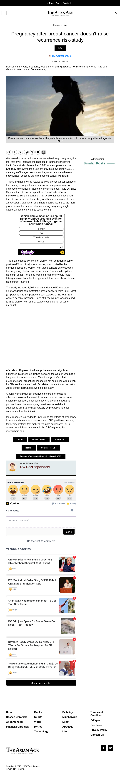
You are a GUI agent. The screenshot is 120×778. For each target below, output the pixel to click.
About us (67, 726)
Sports (38, 717)
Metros (38, 726)
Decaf (65, 722)
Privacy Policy (98, 730)
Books (38, 712)
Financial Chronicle (17, 726)
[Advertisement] (41, 337)
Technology (41, 731)
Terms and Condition (96, 714)
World (37, 722)
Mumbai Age (69, 717)
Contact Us (97, 734)
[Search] (116, 13)
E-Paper (95, 720)
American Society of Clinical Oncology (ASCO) (41, 456)
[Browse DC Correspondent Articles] (12, 466)
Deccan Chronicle (16, 717)
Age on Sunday (63, 3)
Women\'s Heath (48, 448)
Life (60, 48)
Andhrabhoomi (15, 722)
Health (28, 448)
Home (9, 712)
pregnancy (60, 439)
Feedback (96, 725)
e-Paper (51, 3)
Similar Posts (94, 163)
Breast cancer (39, 439)
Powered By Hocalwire (15, 769)
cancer (20, 439)
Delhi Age (68, 712)
